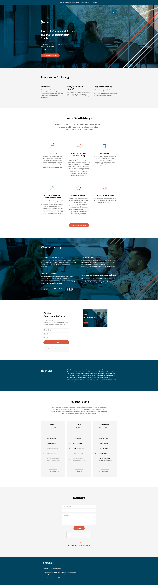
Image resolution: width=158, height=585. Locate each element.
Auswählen (53, 471)
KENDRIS (63, 572)
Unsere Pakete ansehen (50, 55)
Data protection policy (64, 577)
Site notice (54, 577)
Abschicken (79, 528)
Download (56, 342)
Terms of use (46, 577)
